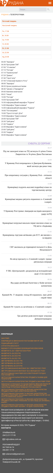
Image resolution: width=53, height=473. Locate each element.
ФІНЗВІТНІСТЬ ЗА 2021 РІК (11, 358)
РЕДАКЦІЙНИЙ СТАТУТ (10, 343)
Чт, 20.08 (5, 44)
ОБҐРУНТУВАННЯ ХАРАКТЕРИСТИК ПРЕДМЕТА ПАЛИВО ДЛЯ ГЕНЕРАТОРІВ (24, 378)
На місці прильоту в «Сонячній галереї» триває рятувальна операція (31, 260)
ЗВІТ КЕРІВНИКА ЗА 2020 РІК (12, 363)
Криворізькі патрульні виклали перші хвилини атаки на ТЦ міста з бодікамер (27, 224)
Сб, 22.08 (5, 52)
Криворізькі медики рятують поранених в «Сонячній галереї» (28, 200)
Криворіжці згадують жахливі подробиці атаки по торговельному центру (30, 188)
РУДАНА (16, 3)
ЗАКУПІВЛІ (5, 338)
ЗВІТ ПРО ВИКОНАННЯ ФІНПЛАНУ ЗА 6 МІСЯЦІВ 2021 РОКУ (23, 371)
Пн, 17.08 (5, 31)
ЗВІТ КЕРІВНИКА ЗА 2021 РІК (12, 361)
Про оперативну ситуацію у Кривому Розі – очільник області (28, 176)
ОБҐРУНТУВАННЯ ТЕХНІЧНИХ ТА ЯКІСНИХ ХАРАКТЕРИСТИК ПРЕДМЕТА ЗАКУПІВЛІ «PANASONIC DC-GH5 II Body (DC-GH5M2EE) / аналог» (26, 400)
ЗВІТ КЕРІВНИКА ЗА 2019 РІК (12, 366)
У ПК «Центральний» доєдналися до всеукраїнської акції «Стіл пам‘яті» (29, 272)
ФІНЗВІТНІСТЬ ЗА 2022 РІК (11, 356)
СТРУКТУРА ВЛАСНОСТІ (10, 346)
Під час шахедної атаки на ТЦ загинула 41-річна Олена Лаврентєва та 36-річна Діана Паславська (27, 152)
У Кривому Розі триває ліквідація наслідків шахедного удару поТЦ (28, 212)
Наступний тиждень (9, 25)
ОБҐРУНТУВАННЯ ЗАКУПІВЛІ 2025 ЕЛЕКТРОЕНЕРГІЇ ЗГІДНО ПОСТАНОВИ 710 (23, 374)
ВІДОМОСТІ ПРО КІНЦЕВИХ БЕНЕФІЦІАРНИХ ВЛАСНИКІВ (22, 348)
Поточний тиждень (9, 21)
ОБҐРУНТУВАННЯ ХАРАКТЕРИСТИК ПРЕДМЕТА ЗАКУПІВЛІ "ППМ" (25, 381)
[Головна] (4, 6)
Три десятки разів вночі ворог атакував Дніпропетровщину (34, 317)
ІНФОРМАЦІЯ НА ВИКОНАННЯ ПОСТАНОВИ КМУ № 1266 (22, 341)
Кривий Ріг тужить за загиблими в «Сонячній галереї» (28, 306)
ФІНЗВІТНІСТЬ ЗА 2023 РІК (11, 353)
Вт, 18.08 (5, 35)
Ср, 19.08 (5, 40)
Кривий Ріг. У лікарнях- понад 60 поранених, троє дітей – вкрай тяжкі (27, 296)
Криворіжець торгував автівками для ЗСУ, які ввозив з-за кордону (27, 236)
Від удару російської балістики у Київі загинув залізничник (31, 284)
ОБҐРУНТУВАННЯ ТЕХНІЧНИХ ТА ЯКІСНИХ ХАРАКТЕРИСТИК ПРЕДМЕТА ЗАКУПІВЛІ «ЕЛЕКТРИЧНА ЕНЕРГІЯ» (24, 390)
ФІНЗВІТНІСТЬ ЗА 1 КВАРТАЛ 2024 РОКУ (16, 351)
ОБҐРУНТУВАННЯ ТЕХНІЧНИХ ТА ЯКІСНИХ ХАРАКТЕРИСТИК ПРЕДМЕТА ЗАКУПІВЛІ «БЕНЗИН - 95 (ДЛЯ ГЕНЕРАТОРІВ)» (24, 405)
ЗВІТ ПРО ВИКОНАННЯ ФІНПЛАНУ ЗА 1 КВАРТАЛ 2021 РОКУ (23, 368)
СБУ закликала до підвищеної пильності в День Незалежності (31, 248)
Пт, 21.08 (5, 48)
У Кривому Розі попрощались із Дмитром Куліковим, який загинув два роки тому (28, 164)
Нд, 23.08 (5, 57)
